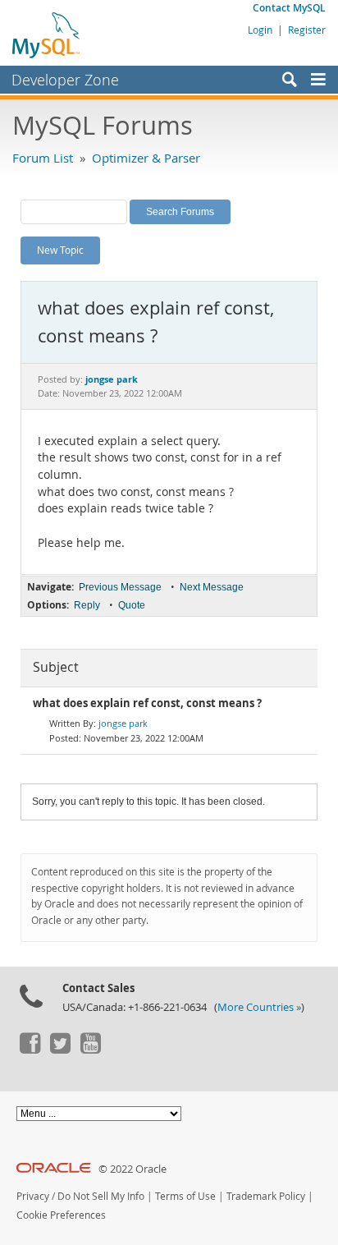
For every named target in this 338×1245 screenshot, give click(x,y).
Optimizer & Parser (146, 157)
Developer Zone (65, 80)
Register (307, 29)
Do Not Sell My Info (100, 1196)
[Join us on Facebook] (29, 1049)
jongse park (123, 723)
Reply (87, 605)
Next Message (212, 587)
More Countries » (259, 1007)
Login (260, 29)
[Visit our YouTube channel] (90, 1049)
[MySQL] (47, 34)
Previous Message (120, 587)
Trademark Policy (265, 1196)
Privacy (32, 1196)
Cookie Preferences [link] (61, 1215)
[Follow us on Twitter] (60, 1049)
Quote (131, 605)
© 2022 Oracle (132, 1169)
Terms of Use (185, 1196)
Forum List (42, 157)
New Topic (60, 249)
